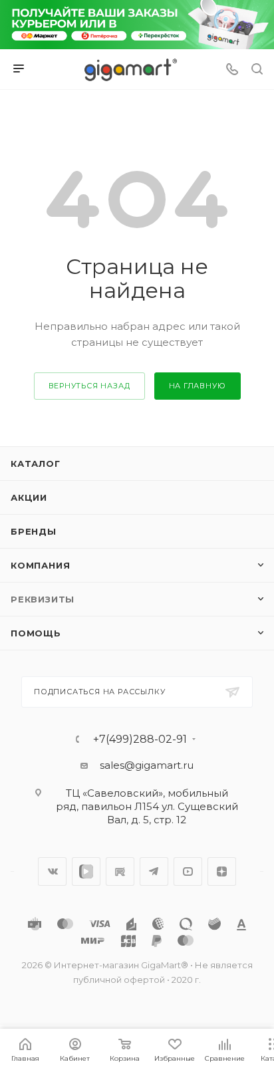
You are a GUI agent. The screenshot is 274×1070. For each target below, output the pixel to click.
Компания (40, 565)
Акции (29, 497)
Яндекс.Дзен (221, 871)
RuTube (120, 871)
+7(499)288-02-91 (140, 739)
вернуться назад (89, 385)
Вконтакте (52, 871)
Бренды (34, 531)
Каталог (36, 463)
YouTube (188, 871)
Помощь (36, 633)
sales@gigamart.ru (147, 765)
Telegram (154, 871)
